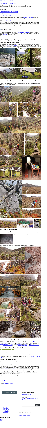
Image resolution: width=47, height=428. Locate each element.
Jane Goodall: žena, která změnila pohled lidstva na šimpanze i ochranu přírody (30, 396)
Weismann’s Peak (4, 34)
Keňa (1, 420)
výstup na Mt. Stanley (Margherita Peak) (24, 32)
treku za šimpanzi (10, 19)
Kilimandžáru (5, 368)
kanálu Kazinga (32, 344)
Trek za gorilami (6, 410)
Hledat (37, 405)
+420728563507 (24, 410)
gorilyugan (11, 15)
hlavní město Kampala (22, 346)
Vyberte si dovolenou (6, 413)
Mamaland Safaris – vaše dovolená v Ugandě (8, 3)
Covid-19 (4, 406)
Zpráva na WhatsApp (10, 392)
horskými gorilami (19, 344)
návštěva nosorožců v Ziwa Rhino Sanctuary (7, 344)
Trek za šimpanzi (6, 411)
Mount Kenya (14, 368)
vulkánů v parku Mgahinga (22, 345)
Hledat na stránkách (25, 403)
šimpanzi (25, 344)
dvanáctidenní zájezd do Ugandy (28, 17)
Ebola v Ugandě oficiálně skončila (27, 394)
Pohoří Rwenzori (35, 341)
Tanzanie (1, 419)
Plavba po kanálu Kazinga (9, 11)
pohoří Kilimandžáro (26, 24)
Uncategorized (5, 412)
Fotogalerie (5, 383)
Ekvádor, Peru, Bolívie (3, 421)
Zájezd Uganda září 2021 (9, 12)
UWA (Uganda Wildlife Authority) (11, 45)
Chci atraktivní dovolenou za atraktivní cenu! (26, 414)
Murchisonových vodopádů (7, 345)
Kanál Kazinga (5, 408)
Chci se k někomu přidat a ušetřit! (24, 415)
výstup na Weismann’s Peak (7, 20)
